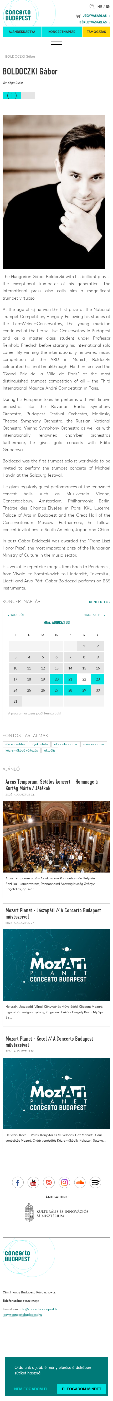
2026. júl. (18, 615)
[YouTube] (33, 1182)
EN (108, 6)
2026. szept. (93, 615)
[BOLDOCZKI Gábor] (54, 192)
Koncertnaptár (61, 32)
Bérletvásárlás (93, 22)
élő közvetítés (15, 744)
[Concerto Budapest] (36, 13)
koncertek (98, 602)
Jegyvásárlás (95, 16)
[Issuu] (49, 1182)
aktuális (49, 750)
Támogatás (96, 32)
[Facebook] (18, 1182)
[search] (93, 6)
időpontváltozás (65, 744)
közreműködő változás (22, 750)
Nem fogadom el (31, 1389)
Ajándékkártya (22, 32)
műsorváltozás (93, 744)
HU (99, 6)
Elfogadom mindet (81, 1389)
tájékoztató (40, 744)
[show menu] (56, 43)
